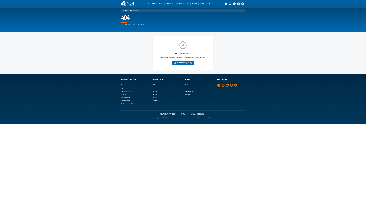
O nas (123, 85)
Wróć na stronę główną (184, 63)
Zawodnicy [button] (178, 3)
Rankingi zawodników (127, 104)
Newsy (161, 3)
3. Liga (155, 91)
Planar (211, 118)
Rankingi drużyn (125, 100)
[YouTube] (230, 3)
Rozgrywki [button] (151, 3)
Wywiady (194, 3)
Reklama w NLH (189, 88)
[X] (242, 3)
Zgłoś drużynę (125, 88)
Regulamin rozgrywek (127, 91)
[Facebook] (226, 3)
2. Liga (155, 88)
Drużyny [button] (168, 3)
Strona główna (128, 10)
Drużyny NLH (124, 94)
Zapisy (202, 3)
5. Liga (155, 97)
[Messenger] (234, 3)
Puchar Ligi (156, 100)
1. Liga (155, 85)
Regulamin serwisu (190, 91)
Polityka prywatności (168, 114)
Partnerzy (188, 85)
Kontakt (208, 3)
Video (187, 3)
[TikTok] (238, 3)
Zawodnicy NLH (125, 97)
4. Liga (155, 94)
